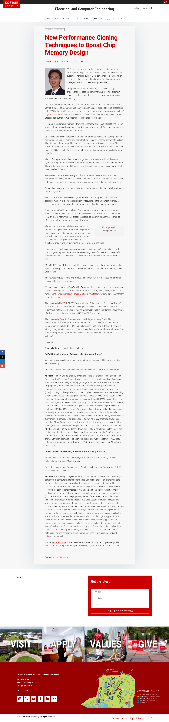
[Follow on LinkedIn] (47, 699)
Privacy (139, 718)
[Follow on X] (27, 699)
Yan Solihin (55, 114)
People (66, 18)
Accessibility (127, 718)
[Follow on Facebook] (40, 699)
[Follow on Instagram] (20, 699)
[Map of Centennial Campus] (120, 707)
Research (98, 18)
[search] (165, 2)
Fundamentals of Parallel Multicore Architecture (78, 294)
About (49, 18)
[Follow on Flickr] (54, 699)
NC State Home (12, 2)
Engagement (110, 18)
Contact (115, 718)
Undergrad (76, 18)
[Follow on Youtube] (33, 699)
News (57, 18)
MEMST (61, 303)
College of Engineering (142, 8)
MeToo (60, 319)
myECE (149, 718)
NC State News (59, 542)
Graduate (87, 18)
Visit (120, 18)
